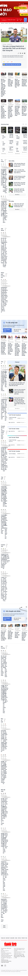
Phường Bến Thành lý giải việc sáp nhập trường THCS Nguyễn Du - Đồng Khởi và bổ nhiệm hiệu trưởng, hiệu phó (19, 401)
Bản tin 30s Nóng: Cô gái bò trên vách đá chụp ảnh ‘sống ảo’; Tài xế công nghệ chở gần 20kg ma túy (6, 252)
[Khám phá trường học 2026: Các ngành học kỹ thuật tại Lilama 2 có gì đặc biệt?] (5, 279)
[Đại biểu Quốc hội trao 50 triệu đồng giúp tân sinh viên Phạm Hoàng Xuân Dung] (1, 650)
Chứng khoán (16, 131)
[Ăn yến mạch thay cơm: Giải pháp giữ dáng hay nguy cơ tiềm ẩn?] (10, 625)
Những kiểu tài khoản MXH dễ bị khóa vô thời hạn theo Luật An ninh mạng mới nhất (2, 772)
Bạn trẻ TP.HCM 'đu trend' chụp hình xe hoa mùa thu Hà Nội (4, 377)
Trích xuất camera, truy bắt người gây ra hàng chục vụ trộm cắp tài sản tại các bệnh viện (10, 112)
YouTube (13, 19)
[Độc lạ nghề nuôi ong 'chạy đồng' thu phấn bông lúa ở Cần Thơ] (17, 74)
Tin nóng (6, 23)
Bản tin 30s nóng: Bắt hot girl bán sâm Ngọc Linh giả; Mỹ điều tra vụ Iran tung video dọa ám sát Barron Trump (4, 252)
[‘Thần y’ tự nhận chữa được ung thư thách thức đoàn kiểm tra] (11, 171)
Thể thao (4, 44)
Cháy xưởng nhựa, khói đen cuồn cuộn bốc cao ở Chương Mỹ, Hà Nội (2, 208)
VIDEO (4, 20)
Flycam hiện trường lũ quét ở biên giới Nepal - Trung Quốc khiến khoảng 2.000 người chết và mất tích (4, 496)
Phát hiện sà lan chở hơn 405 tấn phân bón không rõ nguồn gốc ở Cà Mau (6, 210)
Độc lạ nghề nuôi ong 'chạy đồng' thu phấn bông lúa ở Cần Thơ (17, 83)
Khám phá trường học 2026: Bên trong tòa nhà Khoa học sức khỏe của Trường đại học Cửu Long (4, 299)
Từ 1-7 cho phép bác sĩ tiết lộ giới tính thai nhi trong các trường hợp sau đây (3, 635)
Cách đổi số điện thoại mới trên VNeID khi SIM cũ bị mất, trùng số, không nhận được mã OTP (2, 458)
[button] (23, 124)
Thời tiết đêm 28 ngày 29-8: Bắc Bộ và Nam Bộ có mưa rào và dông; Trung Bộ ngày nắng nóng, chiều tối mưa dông (4, 876)
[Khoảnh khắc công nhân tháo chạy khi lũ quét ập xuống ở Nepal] (11, 184)
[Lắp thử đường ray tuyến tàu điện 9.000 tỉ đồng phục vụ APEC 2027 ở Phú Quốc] (11, 178)
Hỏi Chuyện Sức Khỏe (17, 629)
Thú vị (13, 23)
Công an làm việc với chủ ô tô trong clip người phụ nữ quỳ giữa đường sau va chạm (2, 588)
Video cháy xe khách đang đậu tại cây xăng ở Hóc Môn (2, 561)
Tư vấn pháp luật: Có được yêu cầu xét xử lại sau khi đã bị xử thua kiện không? (10, 349)
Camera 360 (24, 76)
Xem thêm (4, 926)
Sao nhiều (11, 201)
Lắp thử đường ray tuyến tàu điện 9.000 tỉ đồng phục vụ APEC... (19, 178)
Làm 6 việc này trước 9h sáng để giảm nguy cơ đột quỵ (6, 769)
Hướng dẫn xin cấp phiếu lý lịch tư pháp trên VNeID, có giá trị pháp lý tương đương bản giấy (6, 458)
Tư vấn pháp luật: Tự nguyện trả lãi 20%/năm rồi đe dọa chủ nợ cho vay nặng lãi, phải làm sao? (17, 349)
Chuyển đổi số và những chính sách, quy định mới (3, 432)
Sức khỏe (10, 628)
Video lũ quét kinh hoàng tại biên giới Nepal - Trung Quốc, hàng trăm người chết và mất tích (6, 527)
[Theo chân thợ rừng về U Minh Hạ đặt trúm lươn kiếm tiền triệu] (5, 365)
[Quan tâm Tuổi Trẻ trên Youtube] (2, 966)
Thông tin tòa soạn (4, 960)
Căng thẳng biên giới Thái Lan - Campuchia (24, 130)
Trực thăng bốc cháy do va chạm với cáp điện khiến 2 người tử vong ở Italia (6, 496)
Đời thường (20, 23)
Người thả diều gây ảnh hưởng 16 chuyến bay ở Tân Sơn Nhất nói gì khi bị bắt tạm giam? (4, 212)
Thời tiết (4, 858)
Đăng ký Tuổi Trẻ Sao (25, 20)
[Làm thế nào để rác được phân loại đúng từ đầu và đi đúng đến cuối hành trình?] (5, 650)
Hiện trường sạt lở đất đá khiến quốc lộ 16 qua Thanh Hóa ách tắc (4, 561)
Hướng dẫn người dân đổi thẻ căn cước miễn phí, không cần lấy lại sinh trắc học (4, 740)
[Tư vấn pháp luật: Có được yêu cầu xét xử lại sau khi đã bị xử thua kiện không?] (10, 337)
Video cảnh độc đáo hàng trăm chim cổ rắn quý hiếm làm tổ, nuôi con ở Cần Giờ (6, 410)
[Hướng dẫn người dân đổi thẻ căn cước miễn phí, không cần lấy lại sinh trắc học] (11, 190)
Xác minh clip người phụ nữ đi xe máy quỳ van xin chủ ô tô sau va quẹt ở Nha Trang (4, 589)
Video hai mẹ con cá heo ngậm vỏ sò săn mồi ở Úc (4, 406)
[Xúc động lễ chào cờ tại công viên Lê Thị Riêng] (3, 650)
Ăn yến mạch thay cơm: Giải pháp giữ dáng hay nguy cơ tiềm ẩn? (10, 634)
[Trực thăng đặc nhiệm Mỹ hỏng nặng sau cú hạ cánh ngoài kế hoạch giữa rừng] (1, 509)
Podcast (9, 19)
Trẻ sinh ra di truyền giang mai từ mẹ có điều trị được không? (24, 636)
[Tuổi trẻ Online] (10, 944)
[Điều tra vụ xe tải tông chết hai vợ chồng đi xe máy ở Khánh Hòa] (24, 74)
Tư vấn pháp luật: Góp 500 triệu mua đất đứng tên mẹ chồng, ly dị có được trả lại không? (24, 349)
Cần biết (17, 20)
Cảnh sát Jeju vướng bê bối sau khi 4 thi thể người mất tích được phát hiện (19, 391)
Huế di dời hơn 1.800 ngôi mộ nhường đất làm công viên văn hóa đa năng (17, 111)
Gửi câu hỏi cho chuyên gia (17, 330)
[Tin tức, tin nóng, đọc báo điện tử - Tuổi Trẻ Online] (1, 20)
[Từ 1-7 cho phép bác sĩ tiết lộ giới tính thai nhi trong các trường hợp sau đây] (3, 625)
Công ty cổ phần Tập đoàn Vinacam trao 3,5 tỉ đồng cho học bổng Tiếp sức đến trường (3, 692)
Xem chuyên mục (7, 330)
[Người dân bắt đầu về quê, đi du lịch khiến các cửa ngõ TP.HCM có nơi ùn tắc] (24, 100)
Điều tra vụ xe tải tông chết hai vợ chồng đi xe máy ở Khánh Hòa (24, 82)
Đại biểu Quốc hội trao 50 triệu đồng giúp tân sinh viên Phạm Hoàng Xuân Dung (2, 666)
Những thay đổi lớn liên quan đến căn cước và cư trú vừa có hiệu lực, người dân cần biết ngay (4, 459)
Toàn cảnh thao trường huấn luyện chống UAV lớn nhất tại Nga (2, 493)
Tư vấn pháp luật (10, 340)
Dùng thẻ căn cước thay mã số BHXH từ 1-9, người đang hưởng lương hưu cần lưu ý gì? (2, 741)
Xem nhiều (11, 161)
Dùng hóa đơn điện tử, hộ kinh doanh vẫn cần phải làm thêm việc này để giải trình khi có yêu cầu (3, 348)
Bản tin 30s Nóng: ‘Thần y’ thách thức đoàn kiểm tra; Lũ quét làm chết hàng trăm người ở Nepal (2, 250)
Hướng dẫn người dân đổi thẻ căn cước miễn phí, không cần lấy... (19, 190)
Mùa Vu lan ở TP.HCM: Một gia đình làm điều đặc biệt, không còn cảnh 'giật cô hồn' (6, 694)
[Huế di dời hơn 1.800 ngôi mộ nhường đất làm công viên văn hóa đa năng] (17, 100)
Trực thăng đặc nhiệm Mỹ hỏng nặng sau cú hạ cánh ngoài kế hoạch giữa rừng (2, 524)
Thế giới (16, 23)
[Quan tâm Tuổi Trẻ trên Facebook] (5, 966)
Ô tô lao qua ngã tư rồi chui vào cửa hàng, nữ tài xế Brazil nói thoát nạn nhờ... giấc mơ (6, 588)
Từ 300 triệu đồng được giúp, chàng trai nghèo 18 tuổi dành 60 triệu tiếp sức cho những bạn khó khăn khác (4, 699)
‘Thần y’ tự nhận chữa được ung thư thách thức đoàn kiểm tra (20, 171)
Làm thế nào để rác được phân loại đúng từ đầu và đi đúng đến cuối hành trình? (6, 666)
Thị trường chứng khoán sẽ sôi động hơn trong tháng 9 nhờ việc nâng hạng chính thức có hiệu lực (4, 772)
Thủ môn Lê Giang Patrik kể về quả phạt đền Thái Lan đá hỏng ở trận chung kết (14, 48)
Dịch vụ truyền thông (18, 955)
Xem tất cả (3, 153)
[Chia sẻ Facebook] (20, 53)
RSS (16, 957)
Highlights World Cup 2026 (10, 130)
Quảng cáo (21, 20)
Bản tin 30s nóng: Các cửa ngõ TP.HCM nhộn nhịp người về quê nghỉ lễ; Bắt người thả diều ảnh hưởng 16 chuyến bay (3, 88)
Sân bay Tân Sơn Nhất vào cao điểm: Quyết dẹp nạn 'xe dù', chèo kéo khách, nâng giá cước (6, 181)
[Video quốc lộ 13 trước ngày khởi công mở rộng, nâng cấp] (10, 74)
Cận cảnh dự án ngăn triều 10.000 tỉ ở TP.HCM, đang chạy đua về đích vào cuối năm (2, 177)
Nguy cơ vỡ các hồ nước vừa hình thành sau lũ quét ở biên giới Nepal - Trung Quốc (4, 180)
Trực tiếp (10, 23)
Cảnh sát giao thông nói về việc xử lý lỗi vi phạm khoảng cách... (19, 165)
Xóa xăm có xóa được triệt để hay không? (17, 635)
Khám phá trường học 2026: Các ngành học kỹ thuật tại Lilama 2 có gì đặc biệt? (6, 296)
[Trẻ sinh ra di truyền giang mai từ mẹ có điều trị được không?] (24, 625)
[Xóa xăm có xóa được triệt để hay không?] (17, 625)
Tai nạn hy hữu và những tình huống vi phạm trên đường (3, 131)
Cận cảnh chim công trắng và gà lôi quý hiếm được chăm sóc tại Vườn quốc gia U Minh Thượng (2, 381)
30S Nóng (3, 76)
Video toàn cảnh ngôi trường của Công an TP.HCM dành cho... (19, 205)
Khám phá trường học (2, 282)
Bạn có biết (25, 23)
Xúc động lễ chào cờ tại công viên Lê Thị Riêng (4, 662)
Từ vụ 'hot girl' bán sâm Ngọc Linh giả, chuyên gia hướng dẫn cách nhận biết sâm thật (17, 384)
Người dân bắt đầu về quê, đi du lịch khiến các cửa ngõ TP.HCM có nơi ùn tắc (24, 111)
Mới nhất (2, 23)
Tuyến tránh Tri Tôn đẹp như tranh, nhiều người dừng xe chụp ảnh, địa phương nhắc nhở (2, 409)
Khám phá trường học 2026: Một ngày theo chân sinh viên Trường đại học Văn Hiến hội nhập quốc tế (2, 300)
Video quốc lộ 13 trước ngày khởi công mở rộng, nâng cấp (10, 82)
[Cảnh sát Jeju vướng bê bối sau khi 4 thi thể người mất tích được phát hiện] (11, 391)
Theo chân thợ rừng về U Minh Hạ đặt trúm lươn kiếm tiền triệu (6, 379)
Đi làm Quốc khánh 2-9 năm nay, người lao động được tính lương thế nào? (6, 739)
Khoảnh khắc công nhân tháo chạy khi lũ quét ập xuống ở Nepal (19, 184)
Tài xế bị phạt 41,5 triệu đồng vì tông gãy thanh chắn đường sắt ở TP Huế (7, 559)
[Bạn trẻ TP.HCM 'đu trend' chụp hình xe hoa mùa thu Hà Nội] (3, 365)
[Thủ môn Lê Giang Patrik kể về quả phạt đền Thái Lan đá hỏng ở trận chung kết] (14, 35)
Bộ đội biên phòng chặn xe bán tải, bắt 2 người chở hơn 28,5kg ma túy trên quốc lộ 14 (3, 112)
